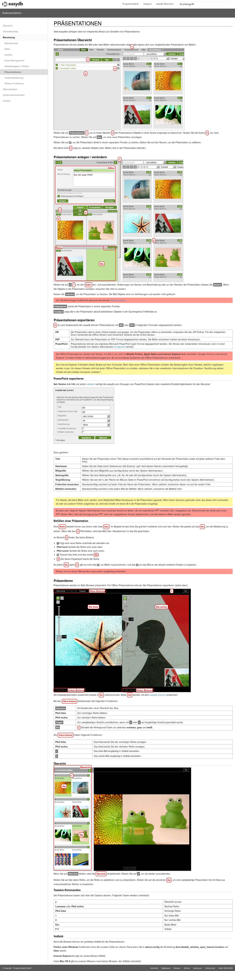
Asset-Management (14, 60)
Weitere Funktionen (14, 83)
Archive (187, 968)
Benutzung (9, 37)
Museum (177, 968)
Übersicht (7, 25)
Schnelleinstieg (10, 31)
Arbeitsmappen (118, 300)
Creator (7, 100)
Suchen (8, 54)
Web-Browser (11, 43)
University (154, 968)
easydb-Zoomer (158, 694)
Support (147, 4)
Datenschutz (210, 968)
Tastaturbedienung (13, 77)
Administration (10, 89)
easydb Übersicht (164, 4)
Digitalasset (165, 968)
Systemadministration (14, 95)
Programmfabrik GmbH (22, 968)
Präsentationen (12, 72)
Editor (7, 49)
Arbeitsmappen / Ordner (16, 66)
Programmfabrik (130, 4)
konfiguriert (119, 346)
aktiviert (91, 384)
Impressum (197, 968)
